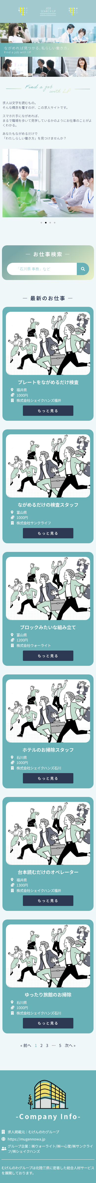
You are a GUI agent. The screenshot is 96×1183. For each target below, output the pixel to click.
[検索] (83, 269)
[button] (8, 184)
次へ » (70, 1045)
